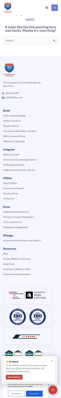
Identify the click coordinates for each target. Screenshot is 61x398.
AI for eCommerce (12, 222)
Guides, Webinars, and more (16, 258)
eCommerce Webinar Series (16, 269)
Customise (16, 394)
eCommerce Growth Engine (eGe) (19, 159)
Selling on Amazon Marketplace (18, 217)
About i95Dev (10, 183)
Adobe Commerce (12, 120)
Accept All (34, 394)
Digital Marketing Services (16, 211)
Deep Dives (8, 264)
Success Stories (10, 193)
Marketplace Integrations (15, 227)
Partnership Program (13, 188)
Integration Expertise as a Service (19, 170)
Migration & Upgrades (14, 141)
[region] (25, 386)
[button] (47, 8)
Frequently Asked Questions (17, 274)
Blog (5, 253)
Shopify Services (11, 126)
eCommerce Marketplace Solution (19, 131)
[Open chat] (52, 390)
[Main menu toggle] (54, 8)
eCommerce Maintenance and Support (22, 240)
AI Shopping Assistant (13, 164)
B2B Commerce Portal (14, 136)
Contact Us (8, 198)
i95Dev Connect (11, 154)
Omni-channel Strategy (14, 115)
